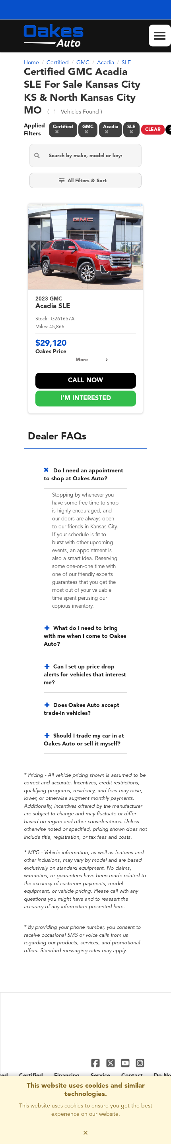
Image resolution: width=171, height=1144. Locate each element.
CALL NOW (85, 380)
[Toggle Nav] (160, 35)
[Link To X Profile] (111, 1062)
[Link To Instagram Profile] (140, 1062)
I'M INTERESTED (85, 398)
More (82, 360)
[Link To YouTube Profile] (126, 1062)
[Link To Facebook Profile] (96, 1062)
